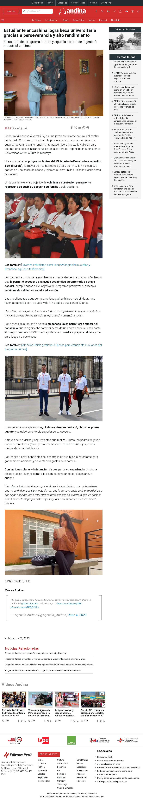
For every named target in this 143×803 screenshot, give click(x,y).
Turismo (93, 3)
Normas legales (78, 3)
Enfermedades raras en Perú (110, 760)
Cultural (60, 760)
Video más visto (125, 29)
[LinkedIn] (108, 11)
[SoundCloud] (126, 11)
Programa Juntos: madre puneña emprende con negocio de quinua (35, 653)
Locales (41, 774)
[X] (102, 11)
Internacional (44, 781)
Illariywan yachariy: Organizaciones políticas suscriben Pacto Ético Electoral (66, 714)
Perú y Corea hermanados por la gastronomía (118, 778)
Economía (42, 770)
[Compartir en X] (22, 720)
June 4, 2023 (77, 615)
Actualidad (51, 20)
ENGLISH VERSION (49, 754)
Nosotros (81, 781)
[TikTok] (138, 11)
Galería (65, 20)
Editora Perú (53, 794)
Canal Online (78, 20)
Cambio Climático (65, 788)
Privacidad (92, 794)
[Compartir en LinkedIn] (25, 720)
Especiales (62, 3)
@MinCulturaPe (29, 603)
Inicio (40, 760)
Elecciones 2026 (104, 757)
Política (41, 767)
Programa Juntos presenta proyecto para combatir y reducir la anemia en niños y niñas (45, 659)
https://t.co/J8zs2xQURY (69, 603)
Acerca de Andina (68, 794)
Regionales (43, 777)
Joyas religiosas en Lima (108, 764)
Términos (82, 794)
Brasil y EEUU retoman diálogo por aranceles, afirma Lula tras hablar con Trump (92, 714)
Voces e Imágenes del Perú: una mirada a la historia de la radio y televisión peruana (39, 714)
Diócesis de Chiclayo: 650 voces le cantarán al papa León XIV (13, 713)
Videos (92, 20)
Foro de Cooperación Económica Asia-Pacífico (118, 767)
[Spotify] (132, 11)
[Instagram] (120, 11)
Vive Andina (106, 3)
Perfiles (50, 3)
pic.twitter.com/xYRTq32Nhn (25, 607)
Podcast (103, 20)
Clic (58, 770)
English (11, 11)
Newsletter (116, 20)
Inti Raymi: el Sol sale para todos (112, 781)
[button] (3, 705)
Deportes (61, 767)
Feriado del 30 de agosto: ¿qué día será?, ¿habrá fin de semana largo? (125, 65)
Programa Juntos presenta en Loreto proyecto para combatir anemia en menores (43, 670)
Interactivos (82, 770)
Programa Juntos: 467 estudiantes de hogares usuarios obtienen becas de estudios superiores (49, 665)
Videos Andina (15, 684)
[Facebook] (96, 11)
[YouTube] (114, 11)
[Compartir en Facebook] (19, 720)
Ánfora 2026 (63, 763)
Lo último (36, 20)
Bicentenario (37, 3)
